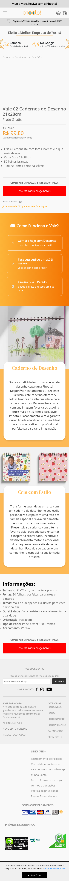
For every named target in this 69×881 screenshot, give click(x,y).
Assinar (59, 681)
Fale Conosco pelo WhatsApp (48, 769)
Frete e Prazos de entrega (46, 780)
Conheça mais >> (11, 717)
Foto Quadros (56, 718)
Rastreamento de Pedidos (46, 758)
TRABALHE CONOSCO (14, 734)
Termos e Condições (43, 785)
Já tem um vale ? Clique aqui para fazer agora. (25, 206)
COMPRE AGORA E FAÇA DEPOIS (35, 191)
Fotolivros (55, 706)
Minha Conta (39, 774)
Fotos (51, 712)
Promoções (55, 737)
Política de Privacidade (54, 868)
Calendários (55, 731)
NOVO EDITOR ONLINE (15, 728)
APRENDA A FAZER (12, 723)
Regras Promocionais (44, 796)
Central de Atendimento (45, 764)
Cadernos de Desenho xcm (15, 57)
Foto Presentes (57, 724)
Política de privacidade (44, 790)
